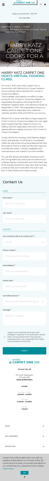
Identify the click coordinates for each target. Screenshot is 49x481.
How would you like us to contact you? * (18, 236)
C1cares (26, 27)
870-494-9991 (24, 18)
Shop (7, 426)
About (17, 27)
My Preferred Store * (11, 296)
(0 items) (45, 4)
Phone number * (9, 250)
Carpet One (6, 27)
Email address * (9, 265)
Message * (7, 310)
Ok (24, 473)
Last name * (7, 213)
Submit (24, 351)
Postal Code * (8, 280)
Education (10, 446)
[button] (36, 4)
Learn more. (8, 469)
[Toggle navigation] (3, 4)
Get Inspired (11, 436)
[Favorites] (41, 4)
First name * (7, 198)
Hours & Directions (24, 380)
